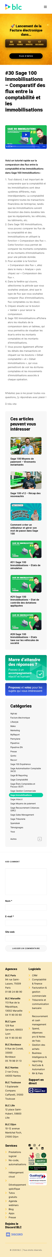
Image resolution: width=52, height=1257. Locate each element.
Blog (11, 1209)
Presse (12, 1217)
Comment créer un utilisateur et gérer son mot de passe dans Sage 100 (24, 529)
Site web (10, 931)
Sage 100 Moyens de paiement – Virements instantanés (23, 461)
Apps (11, 1213)
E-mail (9, 916)
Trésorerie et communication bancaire (40, 1004)
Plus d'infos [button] (26, 56)
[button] (45, 7)
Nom (8, 900)
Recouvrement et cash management (40, 1020)
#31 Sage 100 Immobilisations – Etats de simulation (25, 565)
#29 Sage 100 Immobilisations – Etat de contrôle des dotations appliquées (24, 601)
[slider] (26, 146)
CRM (34, 975)
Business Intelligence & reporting (39, 1057)
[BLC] (13, 7)
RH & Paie (37, 1073)
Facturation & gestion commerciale (39, 991)
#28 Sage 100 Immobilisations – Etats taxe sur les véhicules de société (24, 639)
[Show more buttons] (44, 146)
